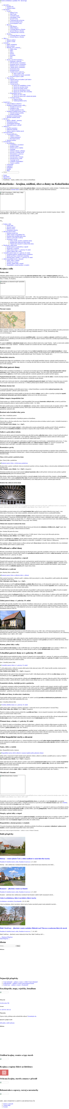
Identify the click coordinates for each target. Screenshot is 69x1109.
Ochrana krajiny (11, 8)
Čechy (8, 11)
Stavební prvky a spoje (16, 158)
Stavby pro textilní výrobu (20, 88)
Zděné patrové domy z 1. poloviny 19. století (19, 250)
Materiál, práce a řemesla (13, 47)
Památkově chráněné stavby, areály (16, 111)
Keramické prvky (14, 70)
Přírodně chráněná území (13, 117)
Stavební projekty (11, 140)
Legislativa (10, 166)
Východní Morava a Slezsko (17, 29)
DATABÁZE (7, 141)
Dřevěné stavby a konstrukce (17, 63)
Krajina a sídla (7, 224)
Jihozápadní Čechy (15, 17)
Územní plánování (11, 134)
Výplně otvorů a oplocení (17, 72)
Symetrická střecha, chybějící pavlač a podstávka (20, 254)
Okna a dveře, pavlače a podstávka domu (21, 240)
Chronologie (10, 164)
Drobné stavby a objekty (16, 148)
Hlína (11, 50)
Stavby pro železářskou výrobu (21, 90)
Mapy (8, 170)
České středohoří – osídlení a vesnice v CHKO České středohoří (20, 982)
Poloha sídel (10, 225)
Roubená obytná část (12, 233)
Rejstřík (9, 169)
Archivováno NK (4, 1003)
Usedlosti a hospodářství (16, 161)
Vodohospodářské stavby (20, 100)
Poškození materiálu (12, 129)
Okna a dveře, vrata (18, 73)
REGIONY (6, 9)
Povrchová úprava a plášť (17, 76)
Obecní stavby (14, 82)
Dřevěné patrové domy (9, 231)
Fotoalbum (9, 167)
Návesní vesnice (11, 227)
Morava (9, 25)
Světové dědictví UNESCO (14, 103)
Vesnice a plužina (14, 163)
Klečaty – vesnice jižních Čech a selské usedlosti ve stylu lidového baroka (25, 859)
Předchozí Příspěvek (6, 937)
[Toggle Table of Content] (1, 221)
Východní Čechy (14, 15)
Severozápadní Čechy (16, 23)
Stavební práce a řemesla (16, 157)
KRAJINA (6, 5)
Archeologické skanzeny (13, 123)
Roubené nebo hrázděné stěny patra (16, 236)
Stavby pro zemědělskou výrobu (22, 85)
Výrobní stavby (14, 84)
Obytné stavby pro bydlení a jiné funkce (20, 79)
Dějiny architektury (12, 44)
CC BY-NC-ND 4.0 (5, 1009)
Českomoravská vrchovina (17, 20)
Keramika (12, 55)
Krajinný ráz (10, 6)
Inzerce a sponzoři (8, 1104)
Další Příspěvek (5, 938)
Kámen (12, 53)
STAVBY (6, 43)
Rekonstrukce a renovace (16, 154)
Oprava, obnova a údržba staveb (15, 131)
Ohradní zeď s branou (12, 262)
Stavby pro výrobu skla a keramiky (22, 91)
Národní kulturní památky (17, 113)
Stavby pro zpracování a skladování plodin (24, 96)
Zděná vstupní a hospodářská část (16, 234)
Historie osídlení (11, 40)
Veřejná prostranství (15, 137)
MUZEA (5, 119)
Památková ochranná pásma (14, 116)
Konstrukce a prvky (12, 239)
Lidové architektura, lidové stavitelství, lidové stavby (18, 898)
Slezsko (9, 34)
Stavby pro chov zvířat (19, 94)
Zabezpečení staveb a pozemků (21, 75)
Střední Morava (14, 28)
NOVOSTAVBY (8, 132)
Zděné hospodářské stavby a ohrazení (13, 259)
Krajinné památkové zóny (17, 110)
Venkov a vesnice (14, 135)
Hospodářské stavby (15, 93)
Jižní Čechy (13, 14)
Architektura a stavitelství (17, 144)
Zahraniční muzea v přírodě (14, 125)
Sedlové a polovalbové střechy (15, 237)
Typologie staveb (14, 160)
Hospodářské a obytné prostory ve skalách (18, 265)
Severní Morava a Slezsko (17, 31)
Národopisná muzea (12, 122)
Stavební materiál (14, 155)
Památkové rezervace (15, 107)
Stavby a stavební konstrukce (14, 59)
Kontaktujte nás (32, 1016)
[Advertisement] (34, 964)
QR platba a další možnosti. (7, 1023)
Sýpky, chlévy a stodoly (13, 260)
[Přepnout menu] (10, 5)
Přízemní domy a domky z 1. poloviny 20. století (20, 257)
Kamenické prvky (15, 69)
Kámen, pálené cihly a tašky (14, 251)
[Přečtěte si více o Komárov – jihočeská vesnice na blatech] (12, 885)
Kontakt (5, 1107)
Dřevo (11, 52)
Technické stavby (14, 97)
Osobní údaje (6, 1105)
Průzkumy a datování (15, 61)
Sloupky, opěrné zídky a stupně (15, 263)
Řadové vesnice (11, 228)
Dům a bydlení (11, 46)
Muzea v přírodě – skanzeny (14, 120)
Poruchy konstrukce (12, 128)
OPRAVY (6, 126)
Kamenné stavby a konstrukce (18, 64)
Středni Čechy (14, 12)
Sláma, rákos (13, 49)
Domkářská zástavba (12, 230)
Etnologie (12, 149)
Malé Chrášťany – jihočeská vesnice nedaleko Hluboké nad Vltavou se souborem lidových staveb (33, 928)
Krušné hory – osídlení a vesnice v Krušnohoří (15, 985)
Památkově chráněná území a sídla (16, 105)
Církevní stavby (14, 81)
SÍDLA (5, 38)
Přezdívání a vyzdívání (13, 248)
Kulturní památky (14, 114)
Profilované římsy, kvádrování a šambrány (18, 256)
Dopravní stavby (17, 99)
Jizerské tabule (15, 189)
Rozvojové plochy (15, 138)
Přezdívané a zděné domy (10, 245)
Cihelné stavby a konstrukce (17, 67)
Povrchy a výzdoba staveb (17, 152)
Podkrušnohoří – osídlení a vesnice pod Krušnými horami (18, 983)
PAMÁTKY (6, 102)
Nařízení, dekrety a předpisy (17, 151)
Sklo (11, 56)
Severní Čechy (14, 18)
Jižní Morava (13, 26)
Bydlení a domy (14, 146)
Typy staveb (10, 78)
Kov (11, 58)
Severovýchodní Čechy (16, 22)
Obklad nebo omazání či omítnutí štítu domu (22, 244)
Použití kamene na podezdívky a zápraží (17, 247)
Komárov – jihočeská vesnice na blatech (14, 889)
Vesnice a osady (11, 41)
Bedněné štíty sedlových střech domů (20, 242)
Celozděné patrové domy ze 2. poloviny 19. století (16, 253)
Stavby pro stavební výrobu (20, 87)
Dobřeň (65, 802)
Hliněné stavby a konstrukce (17, 66)
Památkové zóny (14, 108)
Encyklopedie (10, 143)
